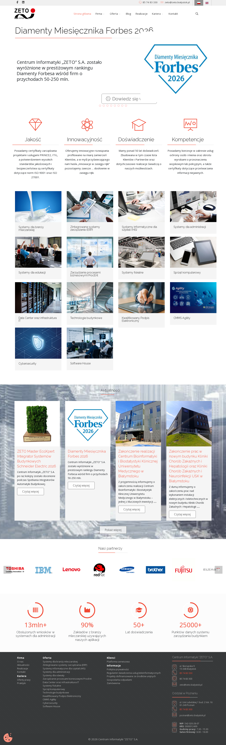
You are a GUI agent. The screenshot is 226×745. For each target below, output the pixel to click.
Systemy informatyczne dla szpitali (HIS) (139, 228)
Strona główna (82, 13)
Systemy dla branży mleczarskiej (31, 228)
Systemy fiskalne (132, 272)
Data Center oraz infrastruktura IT (38, 319)
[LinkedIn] (23, 2)
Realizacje (141, 13)
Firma (98, 13)
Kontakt (173, 13)
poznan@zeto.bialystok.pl (193, 715)
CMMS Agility (182, 318)
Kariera (156, 13)
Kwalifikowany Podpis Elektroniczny (135, 319)
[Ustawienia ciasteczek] (8, 737)
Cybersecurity (27, 363)
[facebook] (17, 2)
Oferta (114, 13)
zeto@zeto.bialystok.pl (177, 2)
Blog (128, 13)
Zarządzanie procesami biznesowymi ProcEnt (85, 274)
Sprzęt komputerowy (187, 272)
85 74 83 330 (150, 2)
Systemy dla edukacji (32, 272)
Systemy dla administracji (190, 227)
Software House (80, 363)
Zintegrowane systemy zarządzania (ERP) (85, 228)
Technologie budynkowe (86, 318)
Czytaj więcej (30, 491)
